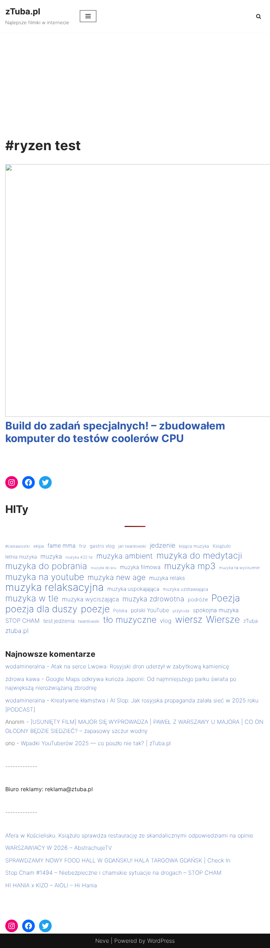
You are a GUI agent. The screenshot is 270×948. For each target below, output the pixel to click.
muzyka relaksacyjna (54, 587)
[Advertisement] (135, 85)
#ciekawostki (17, 546)
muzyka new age (117, 577)
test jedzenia (59, 620)
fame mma (61, 545)
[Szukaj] (258, 16)
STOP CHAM (22, 620)
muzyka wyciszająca (90, 599)
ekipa (38, 546)
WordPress (161, 940)
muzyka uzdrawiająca (185, 589)
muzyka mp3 (190, 566)
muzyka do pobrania (46, 566)
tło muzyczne (129, 620)
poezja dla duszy (41, 609)
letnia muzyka (21, 557)
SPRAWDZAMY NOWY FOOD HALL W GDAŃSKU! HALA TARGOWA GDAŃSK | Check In (117, 860)
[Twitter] (45, 482)
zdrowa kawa (22, 678)
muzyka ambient (124, 556)
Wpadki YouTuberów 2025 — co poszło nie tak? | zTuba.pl (96, 743)
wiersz (188, 619)
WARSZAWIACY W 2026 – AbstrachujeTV (58, 847)
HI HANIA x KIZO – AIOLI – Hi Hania (51, 885)
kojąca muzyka (194, 546)
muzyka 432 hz (79, 557)
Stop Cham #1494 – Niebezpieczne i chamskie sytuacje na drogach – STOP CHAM (113, 872)
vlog (166, 620)
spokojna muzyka (216, 610)
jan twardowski (132, 546)
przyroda (181, 610)
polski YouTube (150, 610)
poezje (95, 609)
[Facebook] (28, 482)
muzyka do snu (103, 568)
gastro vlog (102, 546)
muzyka (51, 556)
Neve (102, 940)
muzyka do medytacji (199, 555)
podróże (198, 599)
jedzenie (162, 545)
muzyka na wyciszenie (239, 567)
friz (82, 546)
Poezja (225, 598)
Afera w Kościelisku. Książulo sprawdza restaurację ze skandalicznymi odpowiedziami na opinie (129, 835)
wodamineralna (25, 666)
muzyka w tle (31, 598)
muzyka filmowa (140, 567)
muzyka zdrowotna (153, 599)
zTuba (250, 620)
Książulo (222, 546)
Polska (120, 610)
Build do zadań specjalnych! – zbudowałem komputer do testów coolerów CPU (115, 432)
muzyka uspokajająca (133, 589)
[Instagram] (11, 482)
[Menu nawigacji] (88, 16)
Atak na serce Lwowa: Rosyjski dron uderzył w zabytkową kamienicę (140, 666)
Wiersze (223, 619)
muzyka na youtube (44, 577)
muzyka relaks (167, 578)
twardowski (88, 621)
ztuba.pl (16, 630)
